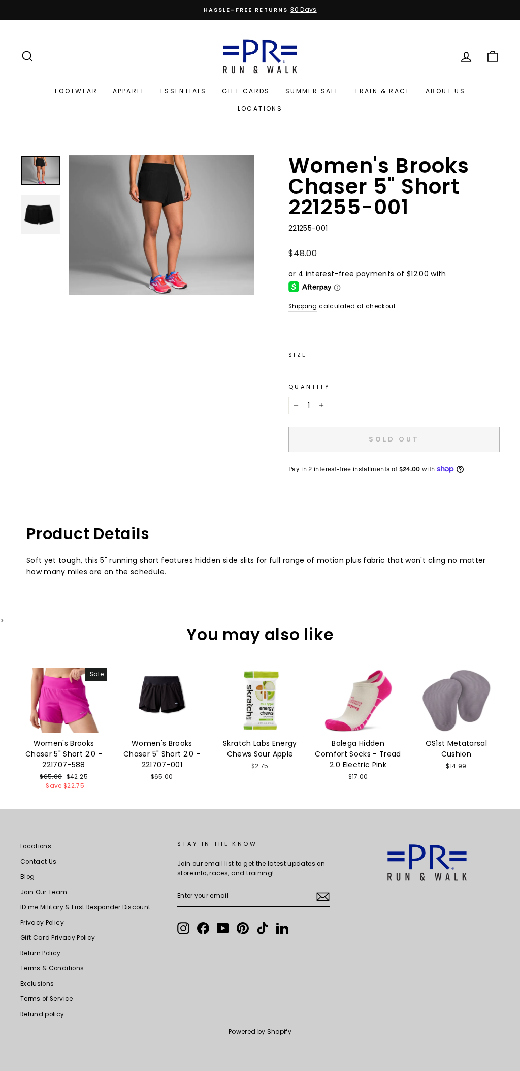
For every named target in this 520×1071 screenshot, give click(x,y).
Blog (27, 877)
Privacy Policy (42, 923)
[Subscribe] (323, 897)
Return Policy (40, 953)
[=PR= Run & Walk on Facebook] (203, 928)
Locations (260, 108)
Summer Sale (312, 91)
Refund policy (42, 1014)
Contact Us (38, 862)
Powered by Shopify (260, 1031)
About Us (445, 91)
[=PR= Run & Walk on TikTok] (262, 928)
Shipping (302, 306)
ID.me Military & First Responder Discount (85, 907)
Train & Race (382, 91)
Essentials (183, 91)
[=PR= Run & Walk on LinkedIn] (282, 928)
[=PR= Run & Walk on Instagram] (183, 928)
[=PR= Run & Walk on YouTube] (223, 928)
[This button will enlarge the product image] (161, 225)
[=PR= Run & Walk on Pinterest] (243, 928)
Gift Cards (246, 91)
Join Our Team (44, 892)
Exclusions (37, 984)
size (297, 355)
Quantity (309, 387)
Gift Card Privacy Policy (57, 938)
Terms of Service (46, 999)
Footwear (76, 91)
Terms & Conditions (52, 968)
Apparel (129, 91)
